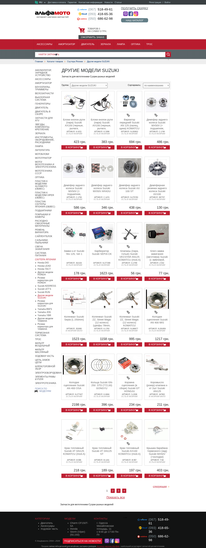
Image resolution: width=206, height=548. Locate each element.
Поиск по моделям (43, 389)
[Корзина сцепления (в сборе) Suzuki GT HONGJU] (129, 374)
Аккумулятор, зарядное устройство (43, 72)
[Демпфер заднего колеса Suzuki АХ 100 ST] (129, 177)
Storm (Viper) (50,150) (77, 533)
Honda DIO (43, 262)
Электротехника (45, 383)
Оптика (135, 44)
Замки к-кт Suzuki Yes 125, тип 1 (74, 252)
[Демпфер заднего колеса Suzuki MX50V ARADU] (102, 177)
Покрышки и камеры (42, 215)
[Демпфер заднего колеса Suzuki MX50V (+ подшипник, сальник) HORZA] (157, 111)
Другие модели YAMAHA (45, 319)
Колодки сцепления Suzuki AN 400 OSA (74, 385)
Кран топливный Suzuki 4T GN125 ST (102, 451)
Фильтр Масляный (41, 350)
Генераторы (42, 104)
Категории (42, 518)
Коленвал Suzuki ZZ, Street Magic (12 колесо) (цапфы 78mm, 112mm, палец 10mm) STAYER (102, 324)
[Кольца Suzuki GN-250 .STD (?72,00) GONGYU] (102, 374)
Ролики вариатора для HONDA (45, 280)
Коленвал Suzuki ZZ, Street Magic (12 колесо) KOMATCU (129, 321)
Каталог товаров (55, 61)
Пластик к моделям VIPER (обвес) (44, 195)
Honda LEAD (44, 266)
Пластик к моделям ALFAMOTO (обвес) (41, 185)
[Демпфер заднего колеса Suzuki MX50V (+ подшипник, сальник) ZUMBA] (74, 177)
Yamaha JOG (44, 312)
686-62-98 (100, 18)
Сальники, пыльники (41, 241)
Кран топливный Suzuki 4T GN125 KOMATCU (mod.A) (74, 451)
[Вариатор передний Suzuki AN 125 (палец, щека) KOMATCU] (129, 111)
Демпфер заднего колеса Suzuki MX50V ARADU (101, 188)
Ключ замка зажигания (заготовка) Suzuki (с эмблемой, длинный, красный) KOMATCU (157, 260)
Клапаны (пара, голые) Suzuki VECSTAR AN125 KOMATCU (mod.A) (129, 255)
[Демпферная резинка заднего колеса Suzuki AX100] (157, 177)
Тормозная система (42, 334)
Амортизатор (66, 44)
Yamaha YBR (44, 315)
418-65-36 (100, 14)
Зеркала (105, 44)
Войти (167, 2)
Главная (39, 61)
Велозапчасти (44, 93)
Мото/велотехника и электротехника (45, 164)
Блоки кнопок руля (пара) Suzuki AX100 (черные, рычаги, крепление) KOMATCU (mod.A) (74, 127)
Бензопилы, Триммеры (42, 88)
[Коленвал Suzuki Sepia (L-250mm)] (74, 308)
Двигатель (87, 44)
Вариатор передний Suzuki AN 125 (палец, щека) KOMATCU (129, 124)
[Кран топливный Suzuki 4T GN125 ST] (102, 439)
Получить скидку (134, 8)
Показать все (116, 497)
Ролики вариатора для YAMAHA (45, 326)
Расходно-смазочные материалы (42, 223)
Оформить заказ (92, 37)
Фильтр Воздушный (42, 344)
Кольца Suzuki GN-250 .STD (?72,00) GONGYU (102, 385)
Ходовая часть (44, 356)
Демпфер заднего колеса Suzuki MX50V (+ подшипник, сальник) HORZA (157, 125)
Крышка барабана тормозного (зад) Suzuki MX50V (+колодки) (157, 452)
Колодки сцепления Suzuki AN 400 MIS (157, 319)
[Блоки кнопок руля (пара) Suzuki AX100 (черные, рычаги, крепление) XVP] (102, 111)
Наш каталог (134, 20)
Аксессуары (44, 44)
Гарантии (72, 2)
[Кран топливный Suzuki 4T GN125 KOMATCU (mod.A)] (74, 439)
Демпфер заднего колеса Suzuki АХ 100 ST (129, 188)
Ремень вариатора (41, 231)
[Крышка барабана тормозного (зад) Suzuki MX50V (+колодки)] (157, 439)
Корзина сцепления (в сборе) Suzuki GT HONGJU (129, 387)
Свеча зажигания (42, 247)
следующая (160, 486)
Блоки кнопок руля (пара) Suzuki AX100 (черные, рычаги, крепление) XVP (102, 125)
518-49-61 (100, 9)
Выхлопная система (42, 98)
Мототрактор (43, 158)
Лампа (121, 44)
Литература (42, 150)
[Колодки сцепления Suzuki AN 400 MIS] (157, 308)
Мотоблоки (42, 154)
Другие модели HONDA (45, 273)
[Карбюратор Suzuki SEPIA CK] (102, 242)
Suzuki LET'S (44, 289)
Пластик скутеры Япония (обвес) (45, 204)
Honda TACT (44, 269)
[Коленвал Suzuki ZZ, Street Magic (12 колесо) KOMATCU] (129, 308)
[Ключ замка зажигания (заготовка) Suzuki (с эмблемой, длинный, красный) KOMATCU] (157, 242)
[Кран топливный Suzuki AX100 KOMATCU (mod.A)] (129, 439)
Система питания (40, 254)
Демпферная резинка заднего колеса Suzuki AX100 (157, 190)
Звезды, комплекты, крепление (42, 127)
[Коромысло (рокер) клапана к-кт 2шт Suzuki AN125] (157, 374)
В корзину (73, 147)
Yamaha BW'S (45, 309)
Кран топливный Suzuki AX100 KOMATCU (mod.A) (129, 451)
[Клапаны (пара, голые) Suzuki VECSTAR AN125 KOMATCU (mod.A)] (129, 242)
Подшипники (43, 210)
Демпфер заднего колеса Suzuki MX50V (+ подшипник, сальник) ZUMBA (74, 191)
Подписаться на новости (82, 541)
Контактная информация (90, 2)
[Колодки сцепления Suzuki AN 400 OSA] (74, 374)
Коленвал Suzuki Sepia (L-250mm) (74, 318)
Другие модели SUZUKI (98, 61)
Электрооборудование (49, 373)
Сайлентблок (43, 236)
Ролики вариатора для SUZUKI (45, 303)
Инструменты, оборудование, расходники (44, 140)
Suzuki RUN (44, 292)
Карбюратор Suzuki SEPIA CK (102, 252)
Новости (108, 2)
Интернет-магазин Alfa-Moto (108, 546)
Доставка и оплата (57, 2)
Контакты (100, 518)
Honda (73, 528)
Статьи (118, 2)
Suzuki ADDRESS (47, 286)
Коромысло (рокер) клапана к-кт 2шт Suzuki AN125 (157, 387)
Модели (69, 518)
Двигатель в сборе (42, 112)
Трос (149, 44)
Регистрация (155, 2)
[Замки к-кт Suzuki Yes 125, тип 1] (74, 242)
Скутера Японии (75, 61)
